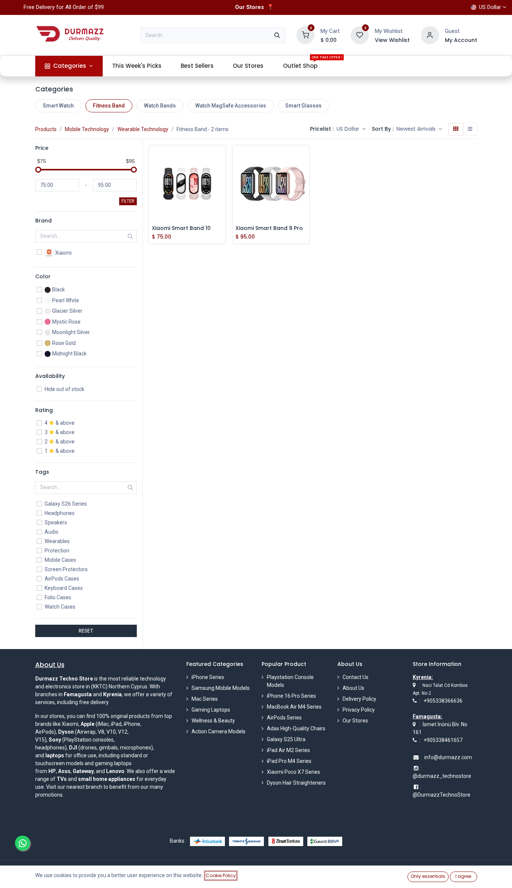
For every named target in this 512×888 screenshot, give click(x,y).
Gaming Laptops (211, 710)
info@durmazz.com (448, 757)
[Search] (277, 35)
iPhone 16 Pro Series (291, 696)
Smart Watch (58, 106)
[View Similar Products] (221, 207)
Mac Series (205, 699)
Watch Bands (160, 106)
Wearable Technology (142, 129)
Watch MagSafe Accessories (230, 106)
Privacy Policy (359, 710)
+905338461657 (443, 740)
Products (46, 129)
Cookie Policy (221, 875)
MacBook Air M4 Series (294, 707)
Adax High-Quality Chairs (296, 728)
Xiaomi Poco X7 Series (293, 772)
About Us (353, 688)
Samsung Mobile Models (221, 688)
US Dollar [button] (349, 129)
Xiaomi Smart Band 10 (181, 228)
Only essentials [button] (428, 876)
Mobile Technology (87, 129)
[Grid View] (455, 129)
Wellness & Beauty (213, 721)
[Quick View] (221, 156)
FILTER (128, 201)
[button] (419, 129)
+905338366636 (443, 701)
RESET (86, 630)
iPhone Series (208, 677)
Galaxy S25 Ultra (286, 739)
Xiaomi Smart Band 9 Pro (269, 228)
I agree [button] (463, 876)
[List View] (470, 129)
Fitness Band (109, 106)
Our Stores (355, 721)
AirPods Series (284, 718)
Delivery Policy (359, 699)
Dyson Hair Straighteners (296, 783)
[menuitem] (69, 66)
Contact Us (355, 677)
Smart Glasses (303, 106)
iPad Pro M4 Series (289, 761)
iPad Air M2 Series (288, 750)
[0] (305, 34)
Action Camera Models (219, 731)
